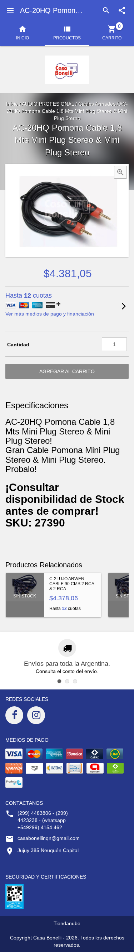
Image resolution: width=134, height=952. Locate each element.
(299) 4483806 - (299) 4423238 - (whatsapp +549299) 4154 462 (43, 820)
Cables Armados (96, 104)
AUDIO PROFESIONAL (48, 104)
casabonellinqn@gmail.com (49, 838)
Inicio (12, 104)
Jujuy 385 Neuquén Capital (48, 850)
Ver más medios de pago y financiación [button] (49, 314)
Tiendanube (67, 923)
